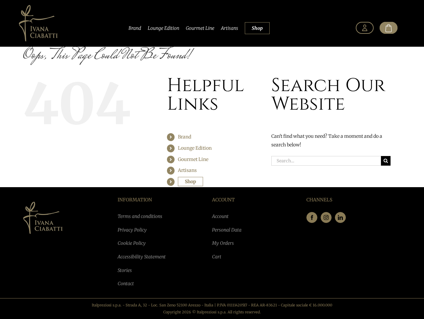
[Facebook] (311, 217)
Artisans (229, 28)
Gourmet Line (200, 28)
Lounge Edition (163, 28)
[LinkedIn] (340, 217)
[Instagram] (326, 217)
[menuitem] (365, 28)
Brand (135, 28)
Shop (257, 28)
